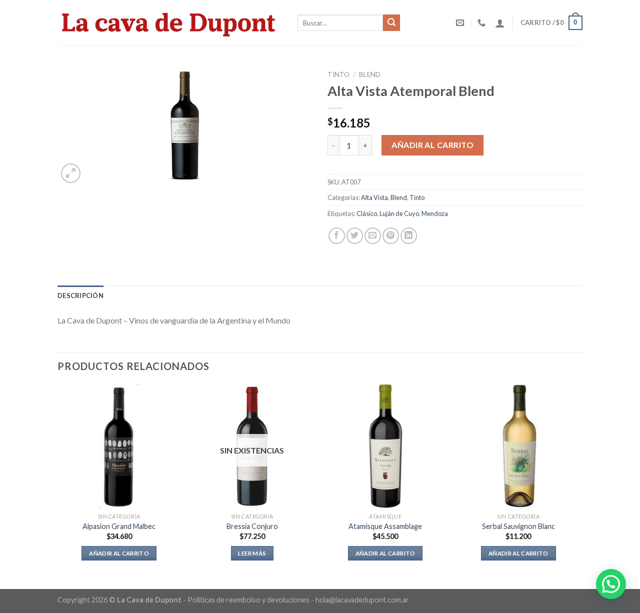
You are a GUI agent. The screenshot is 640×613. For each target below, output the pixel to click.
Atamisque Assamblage (385, 526)
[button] (611, 584)
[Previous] (58, 486)
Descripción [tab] (81, 296)
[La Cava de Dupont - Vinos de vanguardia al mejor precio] (170, 22)
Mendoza (435, 214)
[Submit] (391, 23)
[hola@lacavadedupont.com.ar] (461, 22)
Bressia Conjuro (252, 526)
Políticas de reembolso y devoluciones (249, 600)
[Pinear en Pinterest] (390, 236)
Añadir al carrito (433, 145)
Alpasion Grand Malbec (119, 526)
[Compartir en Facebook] (336, 236)
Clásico (366, 214)
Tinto (339, 74)
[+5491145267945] (483, 22)
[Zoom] (70, 173)
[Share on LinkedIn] (408, 236)
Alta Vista (374, 198)
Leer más (252, 553)
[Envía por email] (372, 236)
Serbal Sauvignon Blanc (518, 526)
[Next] (579, 486)
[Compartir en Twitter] (354, 236)
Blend (369, 74)
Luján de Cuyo (399, 214)
